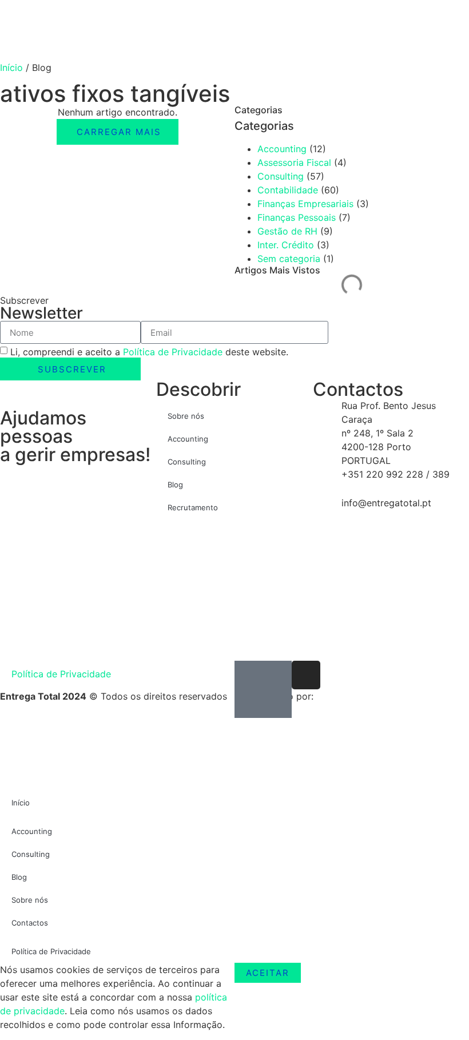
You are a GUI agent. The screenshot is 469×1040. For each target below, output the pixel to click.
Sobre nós (186, 415)
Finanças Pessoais (296, 217)
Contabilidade (287, 190)
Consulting (280, 176)
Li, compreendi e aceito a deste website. (149, 352)
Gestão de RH (287, 231)
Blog (175, 484)
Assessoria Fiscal (294, 162)
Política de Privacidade (172, 352)
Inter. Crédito (285, 245)
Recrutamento (193, 507)
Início (11, 67)
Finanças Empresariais (305, 203)
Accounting (282, 148)
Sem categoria (288, 258)
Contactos (29, 922)
